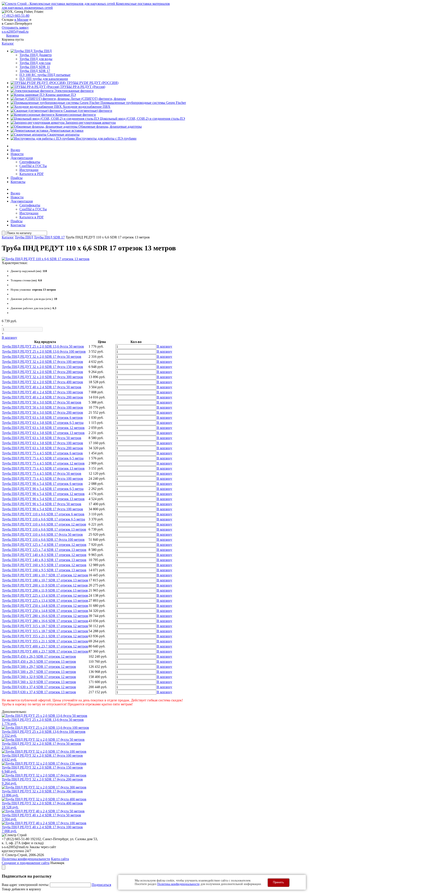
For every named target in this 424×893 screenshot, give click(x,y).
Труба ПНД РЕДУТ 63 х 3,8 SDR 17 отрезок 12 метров (43, 428)
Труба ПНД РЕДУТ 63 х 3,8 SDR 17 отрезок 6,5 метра (42, 423)
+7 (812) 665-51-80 (15, 15)
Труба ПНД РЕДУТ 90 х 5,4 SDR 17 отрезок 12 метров (43, 494)
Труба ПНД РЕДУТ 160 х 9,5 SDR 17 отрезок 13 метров (44, 570)
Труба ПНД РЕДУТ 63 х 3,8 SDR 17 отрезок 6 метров (42, 417)
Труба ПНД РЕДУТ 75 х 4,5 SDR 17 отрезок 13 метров (43, 468)
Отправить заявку (15, 27)
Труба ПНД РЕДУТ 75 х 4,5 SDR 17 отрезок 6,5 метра (42, 458)
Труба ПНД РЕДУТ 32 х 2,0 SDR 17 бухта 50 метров (41, 356)
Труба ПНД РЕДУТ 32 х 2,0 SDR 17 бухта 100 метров (42, 362)
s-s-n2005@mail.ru (15, 31)
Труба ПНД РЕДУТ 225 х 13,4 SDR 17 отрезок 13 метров (45, 600)
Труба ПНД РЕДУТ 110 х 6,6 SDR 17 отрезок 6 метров (43, 514)
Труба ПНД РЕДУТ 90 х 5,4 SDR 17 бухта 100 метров (42, 509)
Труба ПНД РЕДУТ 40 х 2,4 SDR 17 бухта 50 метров (41, 387)
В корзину (9, 337)
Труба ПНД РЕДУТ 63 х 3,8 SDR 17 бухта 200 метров (42, 448)
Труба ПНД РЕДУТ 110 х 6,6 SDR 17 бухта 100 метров (43, 539)
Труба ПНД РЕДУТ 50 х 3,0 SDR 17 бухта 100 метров (42, 407)
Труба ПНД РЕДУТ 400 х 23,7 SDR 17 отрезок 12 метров (45, 646)
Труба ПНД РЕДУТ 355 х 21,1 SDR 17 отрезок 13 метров (45, 641)
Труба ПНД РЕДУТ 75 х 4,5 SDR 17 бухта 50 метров (41, 473)
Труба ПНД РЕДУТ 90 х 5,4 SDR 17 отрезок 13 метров (43, 499)
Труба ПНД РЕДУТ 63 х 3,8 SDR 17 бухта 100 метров (42, 443)
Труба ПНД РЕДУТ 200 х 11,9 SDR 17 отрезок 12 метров (45, 585)
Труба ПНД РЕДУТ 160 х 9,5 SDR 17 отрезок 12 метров (44, 565)
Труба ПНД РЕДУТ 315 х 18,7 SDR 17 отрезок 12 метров (45, 626)
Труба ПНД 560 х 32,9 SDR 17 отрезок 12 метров (39, 677)
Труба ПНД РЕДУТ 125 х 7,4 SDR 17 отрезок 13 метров (44, 550)
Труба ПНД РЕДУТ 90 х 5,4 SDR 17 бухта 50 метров (41, 504)
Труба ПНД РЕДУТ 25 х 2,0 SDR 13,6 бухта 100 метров (44, 351)
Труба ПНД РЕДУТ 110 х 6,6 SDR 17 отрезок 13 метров (44, 529)
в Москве (21, 19)
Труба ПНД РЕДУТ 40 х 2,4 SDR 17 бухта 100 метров (42, 392)
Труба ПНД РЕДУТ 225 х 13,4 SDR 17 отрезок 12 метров (45, 595)
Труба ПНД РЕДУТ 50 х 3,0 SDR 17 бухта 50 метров (41, 402)
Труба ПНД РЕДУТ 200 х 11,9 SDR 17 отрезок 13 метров (45, 590)
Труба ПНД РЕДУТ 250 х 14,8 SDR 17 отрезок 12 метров (45, 605)
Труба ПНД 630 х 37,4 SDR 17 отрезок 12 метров (39, 687)
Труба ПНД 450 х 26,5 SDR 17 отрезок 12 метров (39, 656)
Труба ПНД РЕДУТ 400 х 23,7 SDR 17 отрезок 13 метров (45, 651)
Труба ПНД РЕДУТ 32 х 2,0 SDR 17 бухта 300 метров (42, 377)
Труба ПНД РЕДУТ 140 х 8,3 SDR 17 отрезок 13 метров (44, 560)
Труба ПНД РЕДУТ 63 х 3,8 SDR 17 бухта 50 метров (41, 438)
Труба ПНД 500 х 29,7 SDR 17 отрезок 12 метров (39, 666)
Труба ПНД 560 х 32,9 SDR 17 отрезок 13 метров (39, 682)
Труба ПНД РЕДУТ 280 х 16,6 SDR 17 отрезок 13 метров (45, 621)
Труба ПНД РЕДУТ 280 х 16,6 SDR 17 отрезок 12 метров (45, 616)
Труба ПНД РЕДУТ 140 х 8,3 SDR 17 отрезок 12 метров (44, 555)
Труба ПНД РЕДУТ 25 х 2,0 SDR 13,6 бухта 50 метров (43, 346)
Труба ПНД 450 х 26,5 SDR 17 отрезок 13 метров (39, 661)
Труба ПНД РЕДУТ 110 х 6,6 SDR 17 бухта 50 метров (42, 534)
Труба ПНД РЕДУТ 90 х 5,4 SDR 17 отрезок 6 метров (42, 484)
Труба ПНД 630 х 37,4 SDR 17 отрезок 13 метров (39, 692)
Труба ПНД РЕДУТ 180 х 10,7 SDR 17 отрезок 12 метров (45, 575)
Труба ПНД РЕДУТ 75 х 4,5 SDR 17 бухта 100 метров (42, 478)
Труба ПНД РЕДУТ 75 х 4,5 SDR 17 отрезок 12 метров (43, 463)
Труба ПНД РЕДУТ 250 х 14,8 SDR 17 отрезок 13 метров (45, 611)
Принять (278, 882)
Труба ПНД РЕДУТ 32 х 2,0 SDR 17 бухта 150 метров (42, 367)
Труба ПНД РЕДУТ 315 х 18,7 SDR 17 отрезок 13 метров (45, 631)
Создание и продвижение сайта (25, 863)
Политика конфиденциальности (26, 859)
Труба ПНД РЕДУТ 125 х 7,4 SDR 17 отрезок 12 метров (44, 544)
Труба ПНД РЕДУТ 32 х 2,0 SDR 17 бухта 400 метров (42, 382)
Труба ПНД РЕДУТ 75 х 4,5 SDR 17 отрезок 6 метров (42, 453)
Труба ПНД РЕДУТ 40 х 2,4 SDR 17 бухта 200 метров (42, 397)
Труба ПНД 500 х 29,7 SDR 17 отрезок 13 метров (39, 672)
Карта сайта (60, 859)
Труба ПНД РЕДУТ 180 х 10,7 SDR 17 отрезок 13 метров (45, 580)
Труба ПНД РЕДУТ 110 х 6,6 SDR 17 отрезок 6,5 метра (43, 519)
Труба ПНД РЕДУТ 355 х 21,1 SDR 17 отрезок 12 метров (45, 636)
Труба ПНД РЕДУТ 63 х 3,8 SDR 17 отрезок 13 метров (43, 433)
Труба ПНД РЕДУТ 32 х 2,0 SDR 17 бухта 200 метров (42, 372)
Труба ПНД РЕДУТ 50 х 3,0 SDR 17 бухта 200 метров (42, 412)
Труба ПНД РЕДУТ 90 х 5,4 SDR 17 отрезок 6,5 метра (42, 489)
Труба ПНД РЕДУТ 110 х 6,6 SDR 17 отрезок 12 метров (44, 524)
